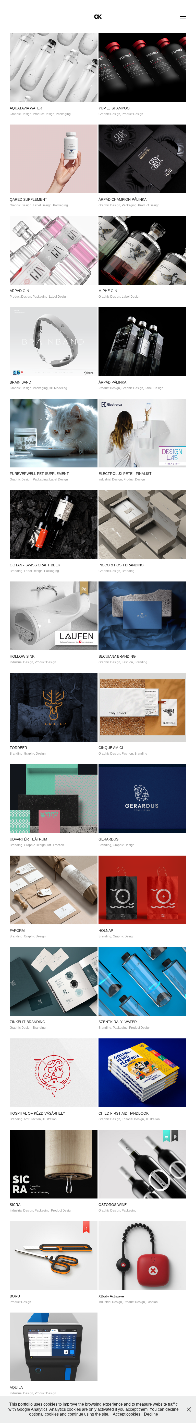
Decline (151, 1414)
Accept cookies (126, 1414)
